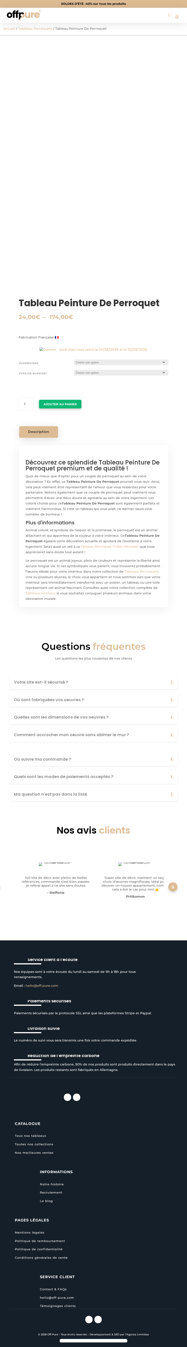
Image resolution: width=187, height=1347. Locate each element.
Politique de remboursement (40, 1241)
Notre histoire (52, 1184)
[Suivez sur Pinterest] (76, 1097)
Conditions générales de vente (41, 1257)
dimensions (29, 363)
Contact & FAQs (53, 1289)
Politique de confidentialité (39, 1249)
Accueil (9, 29)
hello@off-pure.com (42, 986)
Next (172, 886)
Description (38, 431)
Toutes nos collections (34, 1144)
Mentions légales (29, 1232)
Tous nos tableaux (30, 1136)
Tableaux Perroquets (35, 29)
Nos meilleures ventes (34, 1152)
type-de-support (33, 373)
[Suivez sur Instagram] (67, 1097)
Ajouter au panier (60, 404)
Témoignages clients (58, 1306)
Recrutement (51, 1192)
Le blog (46, 1201)
